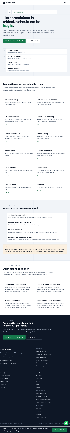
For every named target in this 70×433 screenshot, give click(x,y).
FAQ (37, 384)
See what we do (33, 40)
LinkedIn (38, 408)
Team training (4, 378)
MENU (65, 2)
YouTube (38, 411)
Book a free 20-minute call (14, 40)
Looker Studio (4, 384)
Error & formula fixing (42, 360)
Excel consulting (41, 351)
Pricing (38, 381)
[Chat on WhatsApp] (66, 423)
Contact (38, 387)
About (38, 373)
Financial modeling (41, 363)
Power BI (2, 387)
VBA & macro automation (43, 354)
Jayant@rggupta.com (6, 360)
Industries (39, 378)
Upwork (38, 414)
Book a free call (59, 430)
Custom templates (5, 376)
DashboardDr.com (41, 393)
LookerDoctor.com (41, 396)
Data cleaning (40, 366)
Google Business (41, 417)
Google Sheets (4, 381)
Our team (39, 376)
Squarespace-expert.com (43, 399)
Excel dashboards (41, 357)
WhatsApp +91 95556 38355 (8, 363)
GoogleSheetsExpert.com (43, 402)
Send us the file (34, 337)
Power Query (3, 373)
